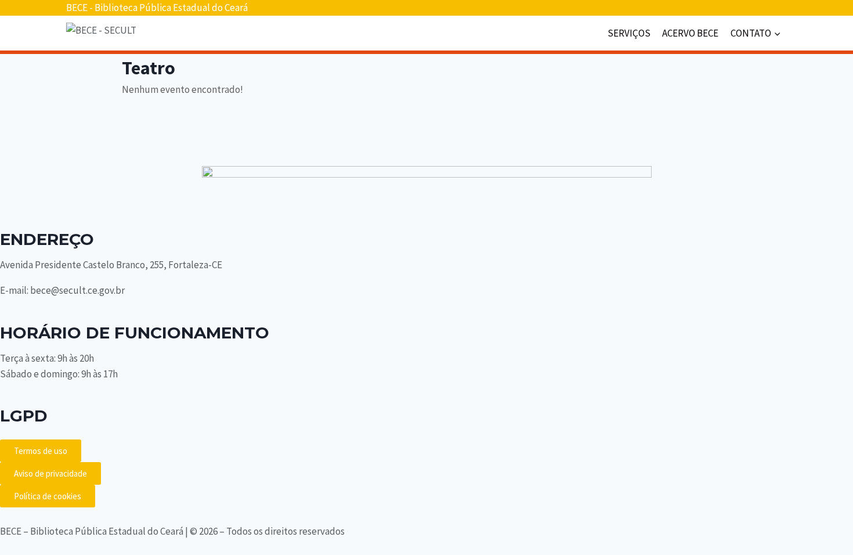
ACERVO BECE (690, 33)
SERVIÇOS (629, 33)
